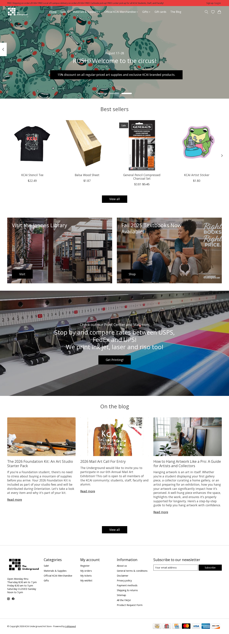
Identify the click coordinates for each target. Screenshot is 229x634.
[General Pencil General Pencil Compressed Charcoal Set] (142, 145)
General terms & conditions (132, 570)
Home (52, 12)
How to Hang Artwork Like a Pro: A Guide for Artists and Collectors (187, 463)
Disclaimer (122, 575)
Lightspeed (70, 626)
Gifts (46, 580)
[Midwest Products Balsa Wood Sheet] (87, 145)
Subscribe (210, 567)
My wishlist (86, 580)
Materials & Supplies (55, 570)
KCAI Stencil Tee (32, 175)
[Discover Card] (215, 626)
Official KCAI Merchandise (58, 575)
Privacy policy (124, 580)
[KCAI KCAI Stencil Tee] (32, 145)
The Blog (175, 12)
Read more (14, 500)
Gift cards (160, 12)
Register (85, 565)
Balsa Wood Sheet (87, 175)
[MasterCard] (186, 626)
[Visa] (196, 626)
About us (122, 565)
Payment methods (127, 585)
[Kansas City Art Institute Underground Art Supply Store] (17, 11)
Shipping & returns (127, 590)
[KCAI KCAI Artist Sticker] (197, 145)
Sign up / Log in (213, 3)
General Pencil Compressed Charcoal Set (141, 176)
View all (114, 199)
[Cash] (157, 626)
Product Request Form (129, 605)
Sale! (46, 565)
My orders (86, 570)
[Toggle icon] (206, 12)
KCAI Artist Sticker (196, 175)
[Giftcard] (167, 626)
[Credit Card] (176, 626)
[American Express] (206, 626)
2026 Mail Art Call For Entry (103, 461)
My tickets (86, 575)
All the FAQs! (124, 600)
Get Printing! (114, 360)
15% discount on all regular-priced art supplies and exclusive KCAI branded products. (116, 75)
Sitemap (121, 595)
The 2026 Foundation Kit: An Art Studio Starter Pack (40, 463)
